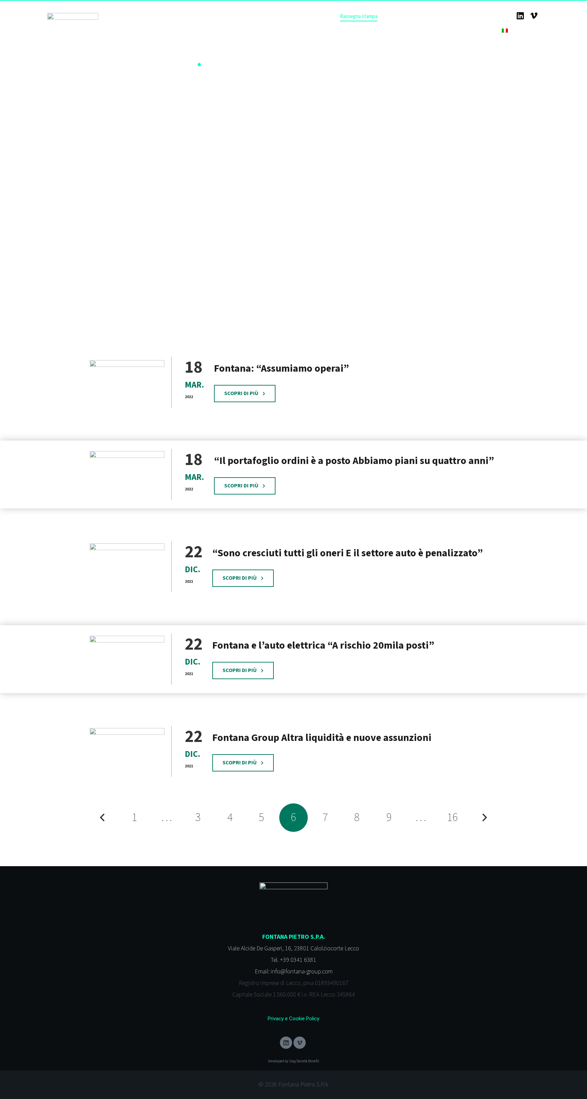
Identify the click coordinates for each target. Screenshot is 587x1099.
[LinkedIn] (520, 16)
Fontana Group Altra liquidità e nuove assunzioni (321, 737)
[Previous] (102, 817)
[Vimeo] (534, 16)
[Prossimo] (484, 817)
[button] (521, 30)
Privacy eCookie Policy (293, 1019)
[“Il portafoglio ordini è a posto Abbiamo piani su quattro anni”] (127, 474)
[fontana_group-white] (72, 19)
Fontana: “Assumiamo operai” (281, 368)
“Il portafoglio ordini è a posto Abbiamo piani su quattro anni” (354, 460)
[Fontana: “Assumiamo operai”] (127, 382)
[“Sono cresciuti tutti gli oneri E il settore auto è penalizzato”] (127, 567)
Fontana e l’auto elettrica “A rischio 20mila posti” (323, 645)
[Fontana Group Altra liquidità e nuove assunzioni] (127, 751)
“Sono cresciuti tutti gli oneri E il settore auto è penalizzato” (347, 553)
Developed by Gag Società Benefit (293, 1061)
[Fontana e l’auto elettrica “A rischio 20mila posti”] (127, 659)
